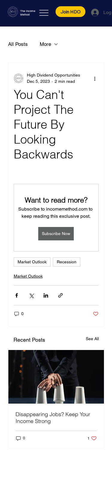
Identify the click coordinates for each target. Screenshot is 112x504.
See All (92, 338)
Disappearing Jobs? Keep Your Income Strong (53, 417)
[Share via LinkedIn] (46, 295)
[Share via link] (60, 295)
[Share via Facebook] (16, 295)
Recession (66, 261)
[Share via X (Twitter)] (31, 295)
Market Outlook (32, 261)
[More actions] (95, 78)
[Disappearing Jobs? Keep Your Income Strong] (56, 377)
